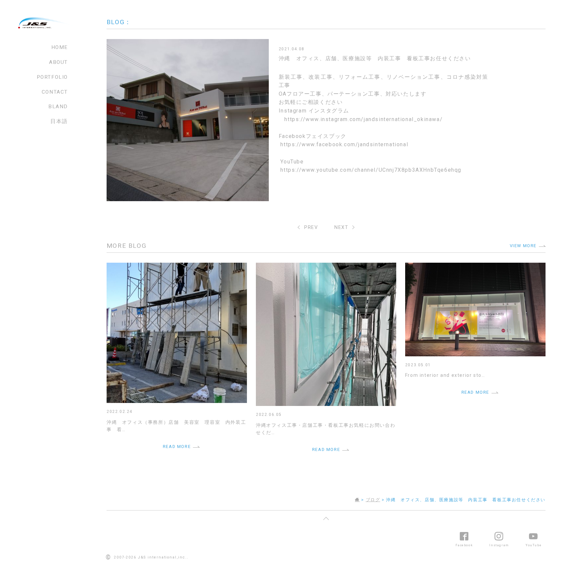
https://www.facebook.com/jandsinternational (344, 144)
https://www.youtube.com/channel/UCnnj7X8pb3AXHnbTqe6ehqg (370, 170)
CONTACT (55, 92)
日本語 (59, 121)
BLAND (58, 107)
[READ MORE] (177, 267)
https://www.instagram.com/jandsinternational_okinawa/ (363, 119)
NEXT (341, 227)
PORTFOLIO (52, 77)
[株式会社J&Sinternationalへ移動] (357, 499)
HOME (59, 47)
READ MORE (177, 446)
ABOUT (58, 62)
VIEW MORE (523, 245)
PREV (311, 227)
